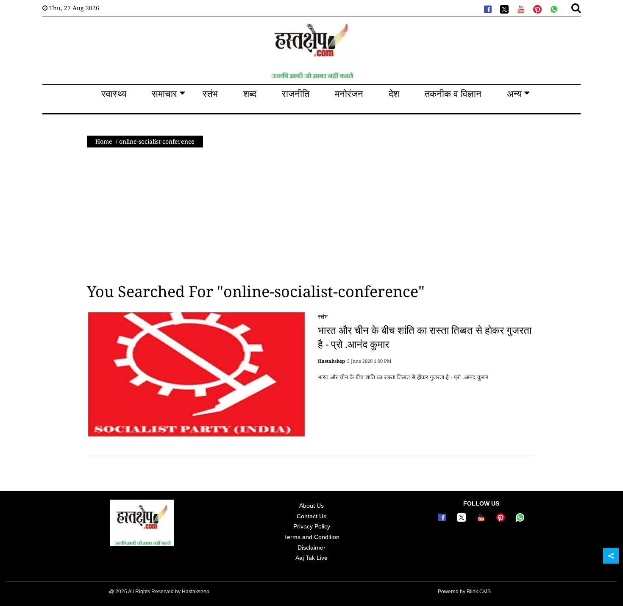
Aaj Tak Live (311, 557)
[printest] (536, 8)
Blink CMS (479, 592)
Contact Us (311, 516)
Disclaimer (311, 547)
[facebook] (487, 8)
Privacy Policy (311, 526)
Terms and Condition (311, 537)
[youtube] (520, 8)
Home (103, 141)
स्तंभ (323, 316)
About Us (311, 505)
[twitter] (503, 8)
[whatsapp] (553, 8)
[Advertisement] (311, 215)
